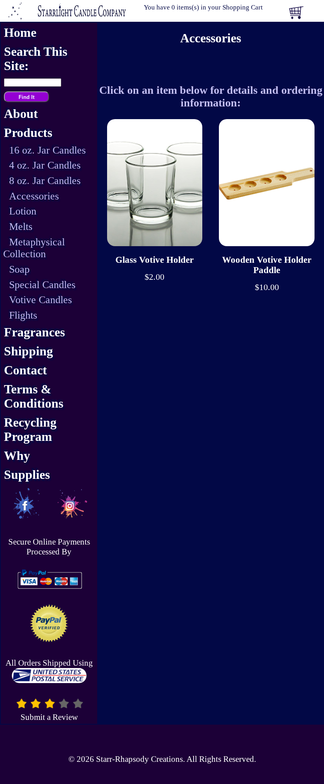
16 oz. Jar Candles (47, 150)
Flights (23, 315)
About (21, 114)
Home (20, 33)
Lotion (22, 211)
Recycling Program (30, 430)
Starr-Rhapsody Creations (139, 759)
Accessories (34, 196)
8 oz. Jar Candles (45, 180)
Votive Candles (40, 300)
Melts (20, 226)
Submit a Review (49, 717)
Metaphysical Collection (34, 248)
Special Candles (42, 284)
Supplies (27, 475)
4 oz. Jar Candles (45, 165)
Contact (25, 370)
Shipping (28, 351)
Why (17, 456)
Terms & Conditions (33, 396)
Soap (19, 269)
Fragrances (34, 332)
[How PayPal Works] (49, 590)
